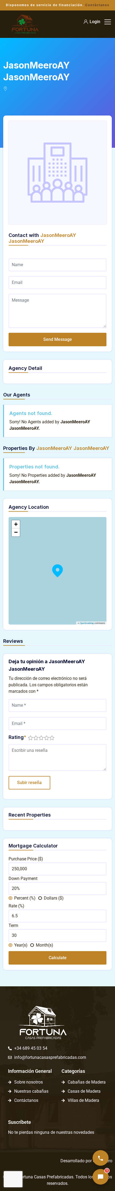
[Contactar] (101, 1158)
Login (95, 21)
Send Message (57, 339)
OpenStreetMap (87, 623)
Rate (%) (16, 905)
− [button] (16, 532)
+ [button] (16, 524)
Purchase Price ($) (26, 858)
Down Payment (23, 878)
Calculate (58, 957)
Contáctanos (97, 5)
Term (13, 925)
